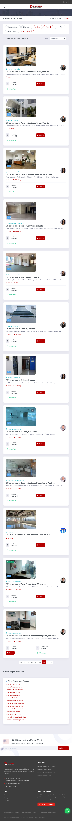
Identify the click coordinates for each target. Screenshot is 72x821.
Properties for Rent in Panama (29, 812)
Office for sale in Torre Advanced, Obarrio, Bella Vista (29, 174)
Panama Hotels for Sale (13, 711)
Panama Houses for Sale (13, 692)
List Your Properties (47, 804)
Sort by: (46, 38)
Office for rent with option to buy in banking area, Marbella (31, 636)
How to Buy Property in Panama (46, 772)
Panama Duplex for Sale (13, 695)
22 (40, 662)
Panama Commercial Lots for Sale (16, 717)
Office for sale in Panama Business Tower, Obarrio (27, 71)
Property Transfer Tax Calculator (46, 766)
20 (32, 662)
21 (36, 662)
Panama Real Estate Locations (30, 815)
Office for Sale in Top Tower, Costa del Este (24, 226)
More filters (27, 31)
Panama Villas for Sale (12, 698)
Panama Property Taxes (44, 769)
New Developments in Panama (12, 815)
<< (21, 662)
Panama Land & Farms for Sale (15, 703)
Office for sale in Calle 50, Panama (20, 380)
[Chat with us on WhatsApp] (67, 810)
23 (44, 662)
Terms (5, 795)
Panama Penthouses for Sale (14, 689)
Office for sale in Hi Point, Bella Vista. (22, 432)
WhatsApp (12, 89)
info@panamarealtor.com (13, 783)
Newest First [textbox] (54, 38)
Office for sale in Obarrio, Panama (20, 329)
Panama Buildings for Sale (13, 714)
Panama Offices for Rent (13, 684)
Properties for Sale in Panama (11, 812)
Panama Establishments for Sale (15, 709)
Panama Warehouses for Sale (14, 706)
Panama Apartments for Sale (14, 687)
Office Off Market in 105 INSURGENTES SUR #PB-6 (28, 534)
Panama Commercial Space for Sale (16, 720)
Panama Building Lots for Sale (14, 700)
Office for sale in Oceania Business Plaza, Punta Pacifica (30, 483)
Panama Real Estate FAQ (44, 775)
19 (28, 662)
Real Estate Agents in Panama (48, 812)
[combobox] (58, 38)
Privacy (6, 798)
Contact (41, 84)
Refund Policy (7, 800)
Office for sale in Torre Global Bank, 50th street (26, 584)
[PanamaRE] (36, 6)
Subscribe (63, 748)
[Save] (32, 50)
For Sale (59, 18)
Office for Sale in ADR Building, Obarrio (22, 277)
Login (65, 2)
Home (52, 18)
